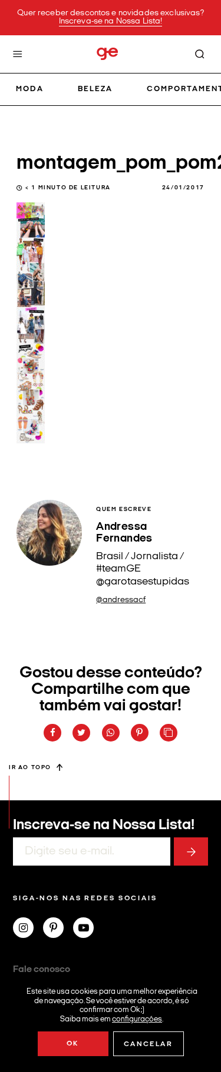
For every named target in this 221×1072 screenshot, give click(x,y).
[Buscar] (200, 54)
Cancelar (148, 1044)
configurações (137, 1019)
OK (73, 1043)
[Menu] (17, 54)
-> (191, 851)
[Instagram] (28, 929)
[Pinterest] (58, 929)
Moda (30, 89)
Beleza (95, 89)
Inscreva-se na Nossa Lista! (111, 21)
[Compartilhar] (52, 733)
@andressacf (121, 600)
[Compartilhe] (168, 733)
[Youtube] (88, 929)
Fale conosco (41, 969)
